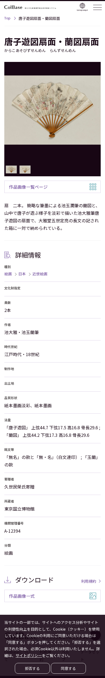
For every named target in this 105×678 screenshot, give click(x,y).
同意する (68, 668)
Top (7, 19)
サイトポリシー (29, 655)
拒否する (32, 668)
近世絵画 (39, 273)
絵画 (8, 273)
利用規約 (88, 581)
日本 (22, 273)
